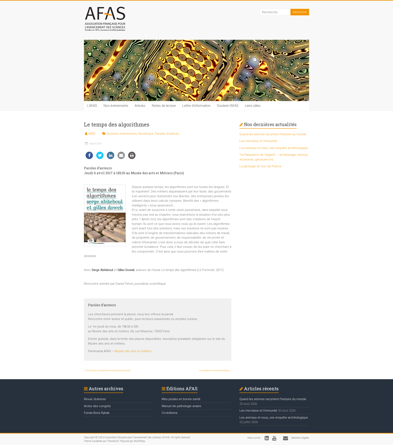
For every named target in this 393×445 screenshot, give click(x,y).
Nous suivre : (254, 437)
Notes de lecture (164, 106)
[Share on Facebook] (89, 158)
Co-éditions (169, 413)
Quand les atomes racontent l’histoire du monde (272, 134)
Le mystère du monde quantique (215, 370)
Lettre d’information (196, 106)
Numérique (146, 133)
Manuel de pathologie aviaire (181, 406)
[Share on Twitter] (100, 158)
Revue (95, 399)
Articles (140, 106)
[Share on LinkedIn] (110, 158)
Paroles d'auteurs (167, 133)
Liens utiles (253, 106)
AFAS (91, 133)
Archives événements (122, 133)
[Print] (132, 158)
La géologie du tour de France (260, 166)
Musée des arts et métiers (133, 351)
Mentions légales (300, 437)
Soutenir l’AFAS (227, 106)
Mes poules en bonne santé (181, 399)
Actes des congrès (97, 406)
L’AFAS (92, 106)
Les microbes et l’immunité (258, 141)
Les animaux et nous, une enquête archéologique (273, 148)
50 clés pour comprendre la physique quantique (107, 370)
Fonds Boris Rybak (96, 413)
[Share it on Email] (121, 158)
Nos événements (116, 106)
